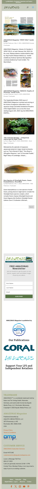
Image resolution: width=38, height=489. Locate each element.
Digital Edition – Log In (11, 481)
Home (11, 479)
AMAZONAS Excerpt (28, 43)
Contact (29, 481)
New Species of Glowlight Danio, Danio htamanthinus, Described (18, 181)
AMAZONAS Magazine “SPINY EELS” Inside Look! (19, 40)
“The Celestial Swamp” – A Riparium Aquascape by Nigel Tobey (16, 138)
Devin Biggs (8, 141)
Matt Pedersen (9, 43)
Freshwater (7, 45)
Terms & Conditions (10, 432)
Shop (24, 479)
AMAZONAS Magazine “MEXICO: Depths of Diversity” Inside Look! (19, 91)
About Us (22, 481)
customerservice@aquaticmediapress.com (17, 455)
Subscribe (18, 479)
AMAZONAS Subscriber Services (14, 449)
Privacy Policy (8, 430)
